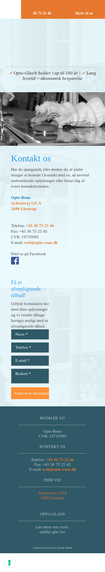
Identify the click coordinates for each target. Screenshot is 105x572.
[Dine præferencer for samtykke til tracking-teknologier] (9, 563)
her (62, 532)
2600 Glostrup (23, 209)
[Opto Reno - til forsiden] (53, 37)
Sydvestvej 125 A (26, 203)
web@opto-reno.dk (41, 242)
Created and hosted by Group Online (52, 547)
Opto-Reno (20, 197)
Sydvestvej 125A (52, 493)
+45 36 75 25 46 (40, 226)
